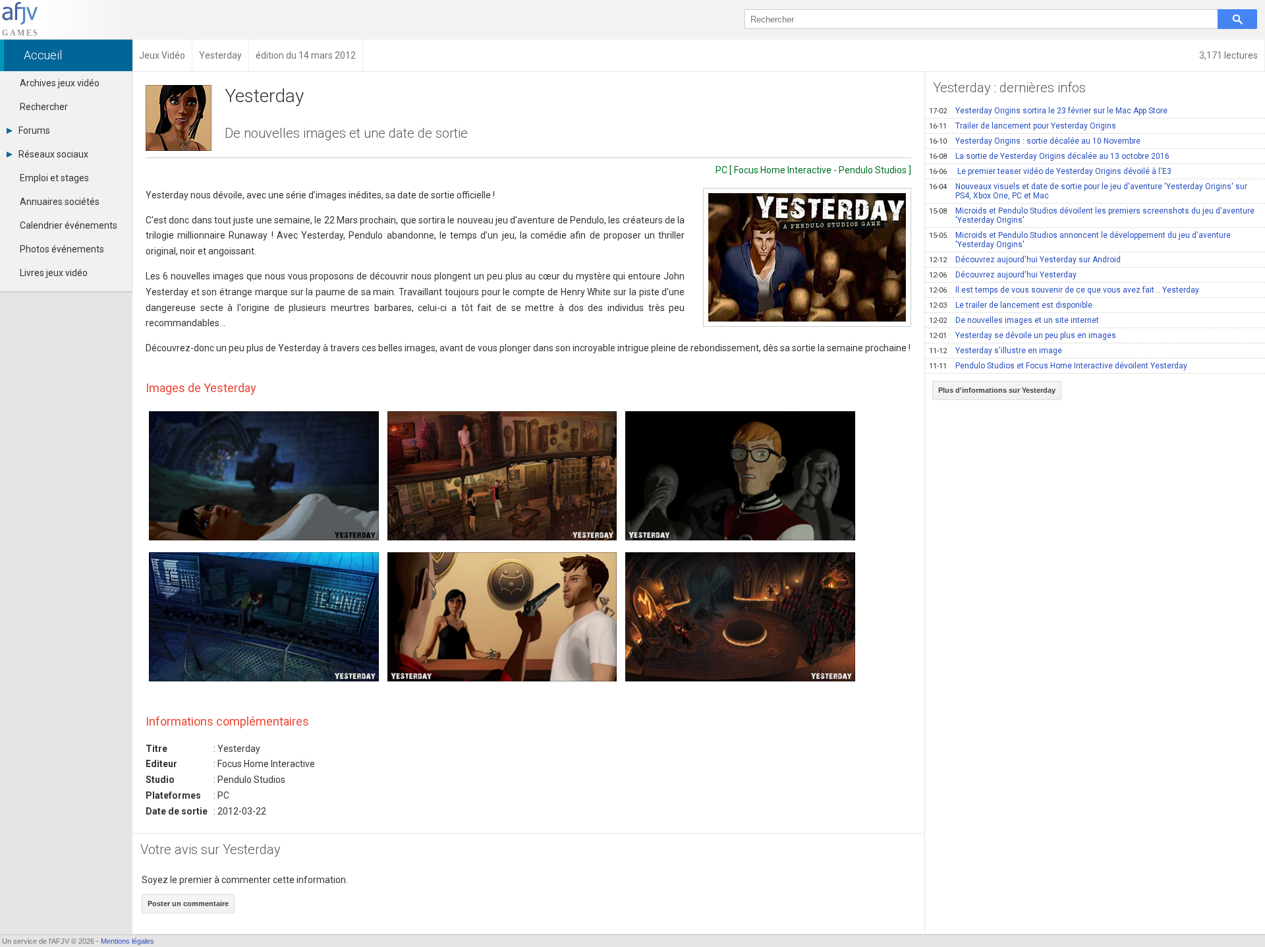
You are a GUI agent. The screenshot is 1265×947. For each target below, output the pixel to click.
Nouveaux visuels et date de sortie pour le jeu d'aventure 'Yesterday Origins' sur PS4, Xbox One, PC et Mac (1088, 191)
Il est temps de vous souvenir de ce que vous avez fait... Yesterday (1064, 290)
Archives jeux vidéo (59, 83)
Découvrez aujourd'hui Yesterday (1003, 274)
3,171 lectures (1228, 55)
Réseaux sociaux (53, 154)
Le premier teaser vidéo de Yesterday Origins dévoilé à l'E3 (1050, 171)
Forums (34, 130)
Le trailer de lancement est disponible (1010, 305)
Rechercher (44, 106)
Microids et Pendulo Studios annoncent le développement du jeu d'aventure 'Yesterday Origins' (1080, 240)
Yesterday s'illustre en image (995, 350)
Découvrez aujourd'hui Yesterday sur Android (1025, 259)
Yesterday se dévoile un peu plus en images (1022, 335)
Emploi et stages (54, 178)
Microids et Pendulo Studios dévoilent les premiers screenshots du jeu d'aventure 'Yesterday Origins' (1091, 215)
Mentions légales (127, 941)
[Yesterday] (807, 257)
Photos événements (62, 249)
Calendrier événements (68, 225)
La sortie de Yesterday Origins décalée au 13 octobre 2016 (1049, 156)
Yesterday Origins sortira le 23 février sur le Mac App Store (1048, 110)
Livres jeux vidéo (54, 273)
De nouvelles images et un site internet (1014, 320)
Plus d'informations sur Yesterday (996, 390)
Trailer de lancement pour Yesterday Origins (1022, 125)
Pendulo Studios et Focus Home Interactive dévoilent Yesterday (1058, 365)
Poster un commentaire (188, 903)
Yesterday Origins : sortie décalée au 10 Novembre (1034, 141)
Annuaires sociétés (59, 201)
